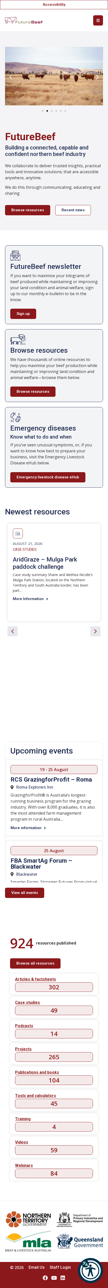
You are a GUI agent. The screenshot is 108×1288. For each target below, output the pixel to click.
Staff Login (60, 1267)
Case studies (25, 549)
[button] (90, 1270)
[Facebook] (45, 1277)
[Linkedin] (62, 1277)
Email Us (37, 1267)
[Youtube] (54, 1277)
